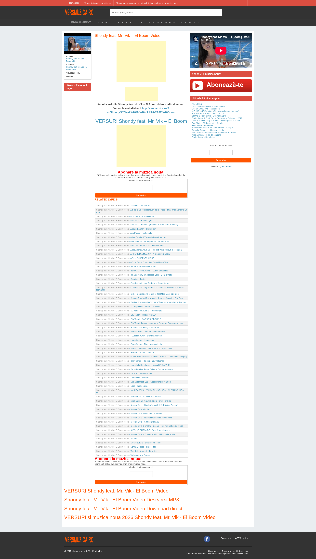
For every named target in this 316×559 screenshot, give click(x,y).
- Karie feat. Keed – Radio (124, 373)
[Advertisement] (141, 61)
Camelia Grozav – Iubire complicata (208, 130)
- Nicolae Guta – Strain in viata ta (127, 422)
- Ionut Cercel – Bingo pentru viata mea (130, 361)
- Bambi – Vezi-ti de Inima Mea (126, 266)
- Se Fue (116, 439)
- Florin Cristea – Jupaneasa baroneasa (130, 332)
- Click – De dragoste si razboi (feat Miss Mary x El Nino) (137, 294)
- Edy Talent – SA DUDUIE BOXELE (128, 319)
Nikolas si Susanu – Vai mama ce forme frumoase (214, 132)
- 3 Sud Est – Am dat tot (123, 205)
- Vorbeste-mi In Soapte (123, 455)
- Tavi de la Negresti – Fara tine (126, 451)
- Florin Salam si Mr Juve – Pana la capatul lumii (134, 348)
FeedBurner (227, 166)
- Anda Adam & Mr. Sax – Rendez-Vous (130, 245)
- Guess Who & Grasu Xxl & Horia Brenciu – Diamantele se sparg (141, 357)
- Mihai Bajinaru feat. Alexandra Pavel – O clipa (133, 401)
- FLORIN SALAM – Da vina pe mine (129, 336)
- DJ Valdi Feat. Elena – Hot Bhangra (129, 311)
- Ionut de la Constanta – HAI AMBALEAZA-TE (133, 365)
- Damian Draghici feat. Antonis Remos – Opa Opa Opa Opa (139, 298)
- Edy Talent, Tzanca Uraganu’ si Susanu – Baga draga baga (140, 323)
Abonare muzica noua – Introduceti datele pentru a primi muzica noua (147, 3)
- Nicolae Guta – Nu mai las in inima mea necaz (134, 418)
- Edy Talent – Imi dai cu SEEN (126, 315)
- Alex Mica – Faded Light (124, 220)
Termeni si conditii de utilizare (97, 3)
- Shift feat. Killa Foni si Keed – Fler (128, 443)
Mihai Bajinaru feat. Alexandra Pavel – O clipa (212, 128)
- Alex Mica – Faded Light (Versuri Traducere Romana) (137, 225)
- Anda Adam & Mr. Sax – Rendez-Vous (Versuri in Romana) (139, 250)
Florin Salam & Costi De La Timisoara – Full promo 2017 (217, 118)
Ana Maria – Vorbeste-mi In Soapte (207, 123)
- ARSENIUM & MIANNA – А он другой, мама (133, 254)
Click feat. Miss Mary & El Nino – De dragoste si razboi (216, 121)
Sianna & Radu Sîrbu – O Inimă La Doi (209, 116)
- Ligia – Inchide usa (121, 386)
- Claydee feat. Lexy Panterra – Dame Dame (132, 283)
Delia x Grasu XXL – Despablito (206, 109)
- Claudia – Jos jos (121, 279)
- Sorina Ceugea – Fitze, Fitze (126, 447)
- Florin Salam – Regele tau (125, 340)
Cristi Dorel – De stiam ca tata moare (208, 106)
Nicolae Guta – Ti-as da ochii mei (207, 135)
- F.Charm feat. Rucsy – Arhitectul (127, 327)
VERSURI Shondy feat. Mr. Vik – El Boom (141, 121)
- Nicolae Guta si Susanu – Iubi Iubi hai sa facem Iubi (136, 434)
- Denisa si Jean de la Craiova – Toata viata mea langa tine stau (141, 302)
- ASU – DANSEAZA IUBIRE (125, 258)
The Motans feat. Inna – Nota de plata (208, 113)
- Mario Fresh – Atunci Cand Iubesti (128, 397)
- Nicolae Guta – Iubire (122, 409)
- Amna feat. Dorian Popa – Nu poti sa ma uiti (132, 241)
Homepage (74, 3)
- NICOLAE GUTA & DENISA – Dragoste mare (133, 430)
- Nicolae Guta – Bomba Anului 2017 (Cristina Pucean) (137, 405)
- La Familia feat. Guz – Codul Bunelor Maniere (133, 382)
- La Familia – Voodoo (122, 377)
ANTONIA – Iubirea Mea (202, 125)
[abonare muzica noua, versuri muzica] (221, 85)
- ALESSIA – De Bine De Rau (125, 216)
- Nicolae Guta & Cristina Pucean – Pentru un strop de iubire (139, 426)
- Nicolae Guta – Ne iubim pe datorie (129, 413)
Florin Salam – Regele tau (203, 137)
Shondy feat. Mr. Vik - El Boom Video (76, 60)
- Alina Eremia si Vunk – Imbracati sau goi (131, 237)
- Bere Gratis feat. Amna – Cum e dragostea (132, 271)
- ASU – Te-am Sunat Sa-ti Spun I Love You (132, 262)
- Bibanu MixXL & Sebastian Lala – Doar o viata (134, 275)
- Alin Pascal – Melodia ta (124, 233)
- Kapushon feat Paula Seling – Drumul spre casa (134, 369)
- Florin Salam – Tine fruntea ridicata (129, 344)
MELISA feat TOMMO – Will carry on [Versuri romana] (215, 111)
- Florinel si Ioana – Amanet (125, 352)
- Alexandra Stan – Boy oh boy (126, 229)
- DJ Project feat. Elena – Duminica (128, 307)
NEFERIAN (197, 104)
